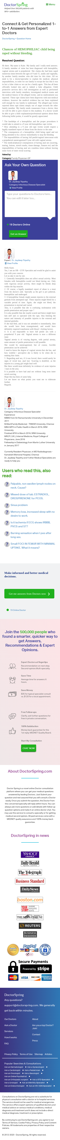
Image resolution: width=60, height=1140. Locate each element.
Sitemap (39, 1054)
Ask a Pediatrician (32, 1070)
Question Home (24, 38)
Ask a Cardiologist (12, 1070)
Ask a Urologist (11, 1083)
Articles (48, 1054)
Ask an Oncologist (12, 1073)
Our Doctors (10, 1019)
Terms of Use (26, 1054)
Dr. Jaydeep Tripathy (18, 181)
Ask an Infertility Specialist (33, 1083)
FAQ (6, 1043)
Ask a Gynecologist (35, 1067)
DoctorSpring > (9, 38)
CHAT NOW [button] (29, 748)
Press (35, 1040)
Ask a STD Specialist (41, 1079)
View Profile (17, 188)
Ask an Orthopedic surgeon (16, 1079)
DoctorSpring (14, 995)
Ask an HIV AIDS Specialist (40, 1086)
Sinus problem (19, 505)
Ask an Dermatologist (13, 1067)
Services (8, 1031)
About (35, 1019)
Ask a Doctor (10, 1025)
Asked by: (6, 154)
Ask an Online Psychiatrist (15, 1076)
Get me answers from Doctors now (28, 593)
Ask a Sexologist (31, 1073)
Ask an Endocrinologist (14, 1086)
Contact (36, 1034)
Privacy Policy (11, 1054)
